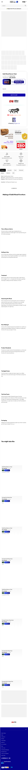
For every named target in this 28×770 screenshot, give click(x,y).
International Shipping (5, 749)
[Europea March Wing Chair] (11, 669)
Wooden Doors (4, 751)
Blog (2, 746)
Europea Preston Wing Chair (8, 620)
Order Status (3, 733)
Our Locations (3, 744)
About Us (2, 742)
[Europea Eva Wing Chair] (11, 485)
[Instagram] (7, 758)
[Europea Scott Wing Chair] (11, 546)
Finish (4, 92)
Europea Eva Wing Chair (7, 497)
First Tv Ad (3, 747)
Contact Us (3, 736)
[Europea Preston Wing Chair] (11, 608)
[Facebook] (4, 758)
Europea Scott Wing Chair (7, 558)
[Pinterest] (9, 758)
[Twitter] (2, 758)
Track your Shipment (4, 753)
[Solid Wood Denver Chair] (11, 454)
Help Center (3, 755)
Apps (2, 734)
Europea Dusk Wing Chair (7, 650)
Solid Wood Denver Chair (7, 466)
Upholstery (5, 87)
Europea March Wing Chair (7, 681)
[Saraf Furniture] (14, 2)
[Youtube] (5, 758)
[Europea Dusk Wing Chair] (11, 638)
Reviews (2, 738)
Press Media (3, 740)
